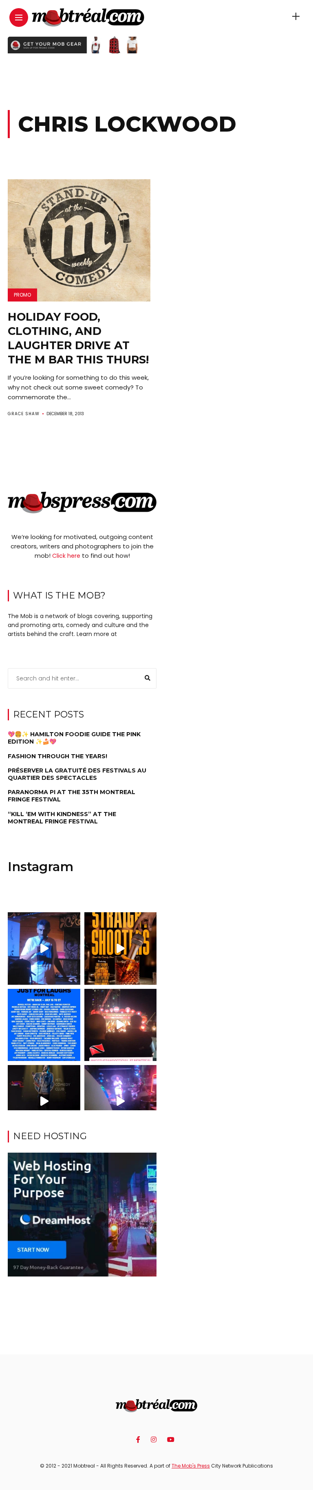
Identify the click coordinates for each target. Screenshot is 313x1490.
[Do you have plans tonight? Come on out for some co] (120, 948)
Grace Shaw (24, 414)
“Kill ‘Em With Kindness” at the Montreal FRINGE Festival (62, 817)
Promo (22, 294)
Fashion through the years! (57, 756)
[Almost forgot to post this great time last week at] (120, 1025)
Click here (66, 556)
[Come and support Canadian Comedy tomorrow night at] (44, 1101)
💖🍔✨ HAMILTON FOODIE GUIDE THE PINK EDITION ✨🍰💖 (74, 738)
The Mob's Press (191, 1465)
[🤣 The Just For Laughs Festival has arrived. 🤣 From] (44, 1025)
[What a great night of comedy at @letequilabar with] (44, 948)
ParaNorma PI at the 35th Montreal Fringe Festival (71, 795)
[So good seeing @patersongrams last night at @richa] (120, 1101)
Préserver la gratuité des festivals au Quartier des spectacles (77, 774)
